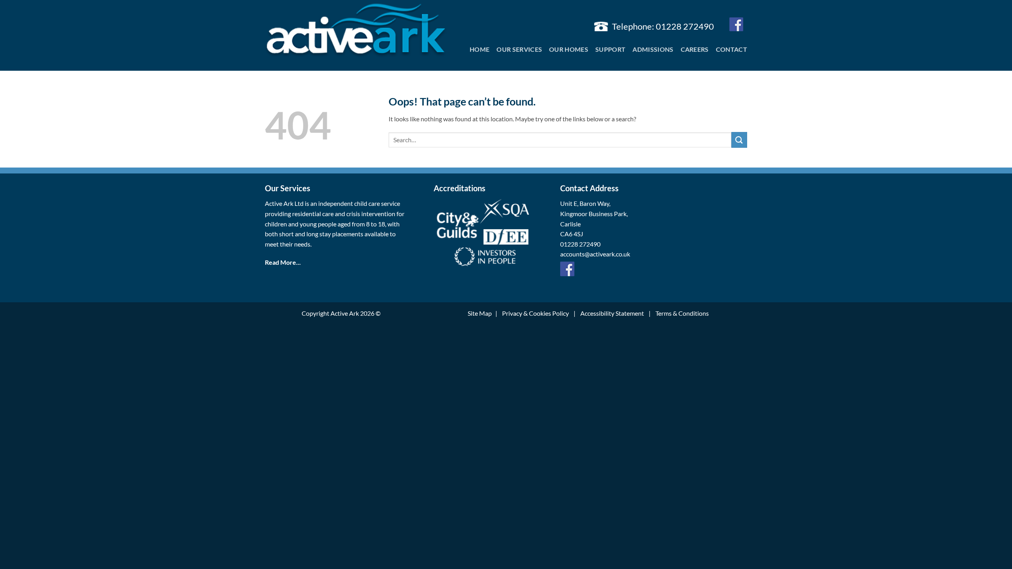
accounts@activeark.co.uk (595, 254)
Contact (731, 49)
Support (610, 49)
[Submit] (739, 139)
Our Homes (568, 49)
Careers (695, 49)
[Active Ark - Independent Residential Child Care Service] (356, 31)
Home (479, 49)
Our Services (519, 49)
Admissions (652, 49)
